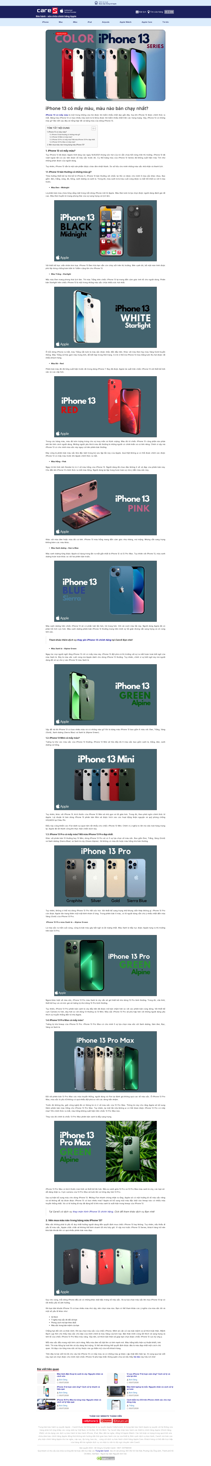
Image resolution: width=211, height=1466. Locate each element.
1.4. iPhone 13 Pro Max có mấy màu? (62, 142)
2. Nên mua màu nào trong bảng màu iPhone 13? (65, 145)
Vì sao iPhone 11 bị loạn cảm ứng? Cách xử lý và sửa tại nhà (148, 1375)
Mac (61, 22)
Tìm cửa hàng (156, 12)
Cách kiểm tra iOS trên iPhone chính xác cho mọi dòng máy (149, 1401)
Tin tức (165, 22)
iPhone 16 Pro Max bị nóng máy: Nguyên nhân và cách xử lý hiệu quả (79, 1401)
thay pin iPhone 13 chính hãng (94, 640)
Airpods (105, 22)
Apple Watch (125, 22)
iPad (90, 22)
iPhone (45, 22)
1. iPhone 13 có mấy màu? (57, 132)
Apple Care (147, 22)
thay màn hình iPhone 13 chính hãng (93, 1211)
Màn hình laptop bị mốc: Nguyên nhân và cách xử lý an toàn (150, 1388)
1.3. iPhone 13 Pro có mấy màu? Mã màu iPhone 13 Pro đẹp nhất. (72, 139)
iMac (75, 22)
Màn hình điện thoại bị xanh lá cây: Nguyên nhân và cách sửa (80, 1375)
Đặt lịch (142, 12)
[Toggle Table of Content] (92, 128)
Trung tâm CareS (102, 1451)
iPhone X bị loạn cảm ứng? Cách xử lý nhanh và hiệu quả (78, 1388)
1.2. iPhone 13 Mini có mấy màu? (61, 137)
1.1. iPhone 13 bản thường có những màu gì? (65, 134)
